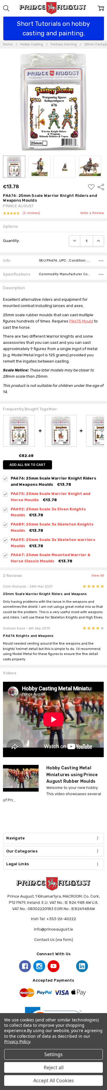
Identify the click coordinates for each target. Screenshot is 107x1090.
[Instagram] (39, 966)
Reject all (54, 1067)
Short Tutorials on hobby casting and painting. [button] (53, 28)
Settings (53, 1054)
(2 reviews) (31, 213)
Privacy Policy (17, 1041)
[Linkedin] (82, 966)
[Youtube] (53, 966)
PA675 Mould (81, 321)
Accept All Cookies (53, 1080)
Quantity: (11, 240)
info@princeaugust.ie (53, 929)
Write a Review (92, 213)
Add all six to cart (27, 465)
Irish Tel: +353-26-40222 (53, 919)
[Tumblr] (68, 966)
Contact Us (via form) (53, 939)
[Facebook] (25, 966)
